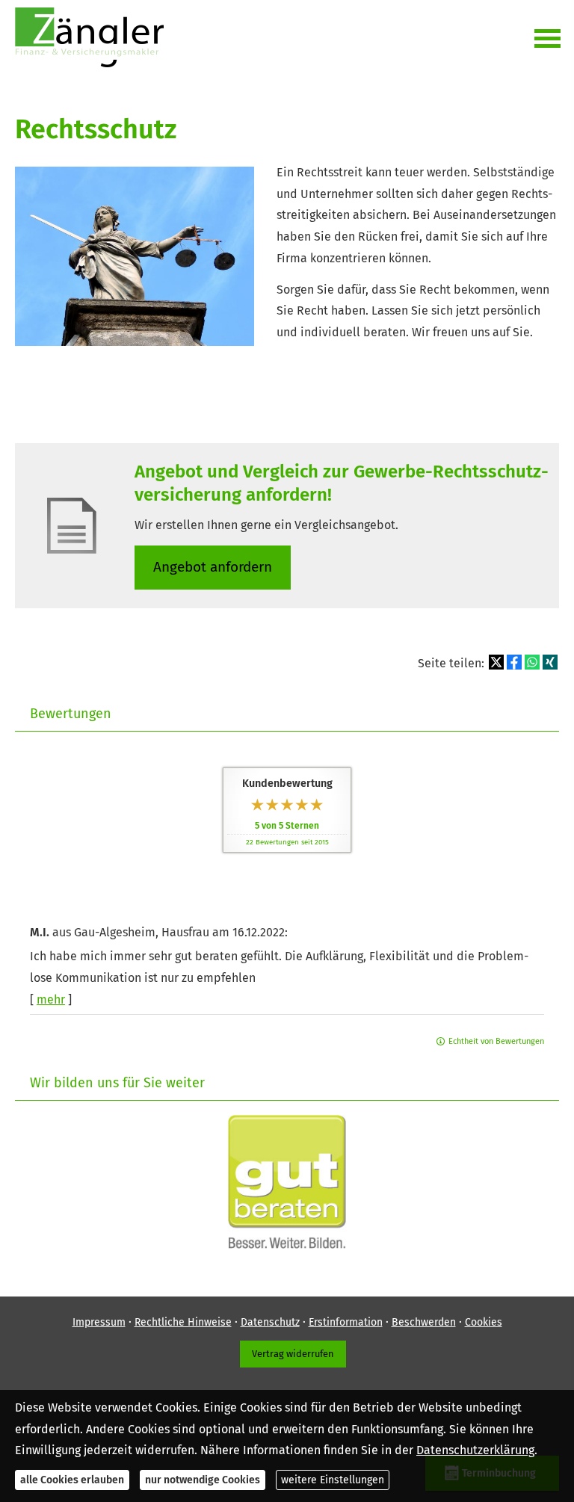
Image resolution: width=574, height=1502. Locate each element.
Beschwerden (424, 1322)
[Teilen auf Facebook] (514, 662)
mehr (51, 999)
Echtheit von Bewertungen (496, 1041)
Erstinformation (346, 1322)
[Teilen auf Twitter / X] (496, 662)
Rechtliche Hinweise (183, 1322)
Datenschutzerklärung (475, 1450)
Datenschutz (270, 1322)
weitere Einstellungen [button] (332, 1480)
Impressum (99, 1322)
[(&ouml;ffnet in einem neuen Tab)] (287, 1244)
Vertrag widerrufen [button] (293, 1353)
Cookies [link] (483, 1322)
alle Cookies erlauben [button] (72, 1480)
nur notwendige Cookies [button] (202, 1480)
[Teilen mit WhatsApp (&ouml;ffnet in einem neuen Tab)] (532, 662)
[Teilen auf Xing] (550, 662)
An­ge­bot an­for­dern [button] (212, 566)
